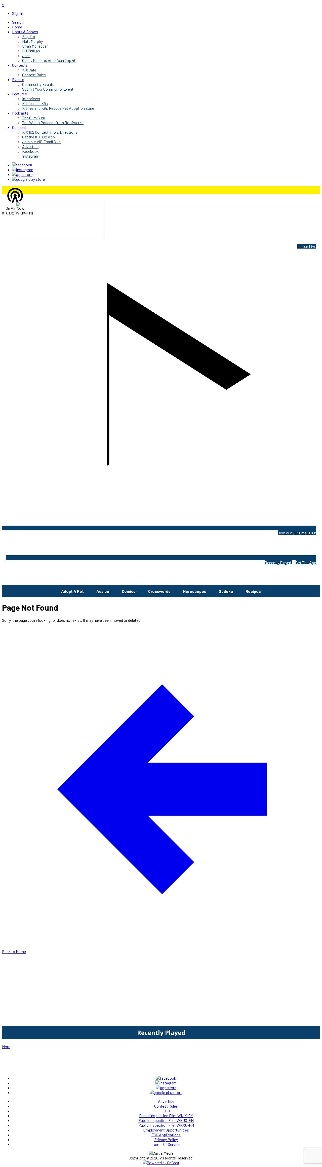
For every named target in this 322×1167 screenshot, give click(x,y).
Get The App (306, 562)
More (6, 1046)
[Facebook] (22, 164)
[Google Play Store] (28, 179)
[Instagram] (22, 169)
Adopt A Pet (72, 591)
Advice (102, 591)
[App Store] (22, 174)
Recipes (253, 591)
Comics (129, 591)
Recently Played (278, 562)
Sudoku (226, 591)
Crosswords (159, 591)
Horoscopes (194, 591)
